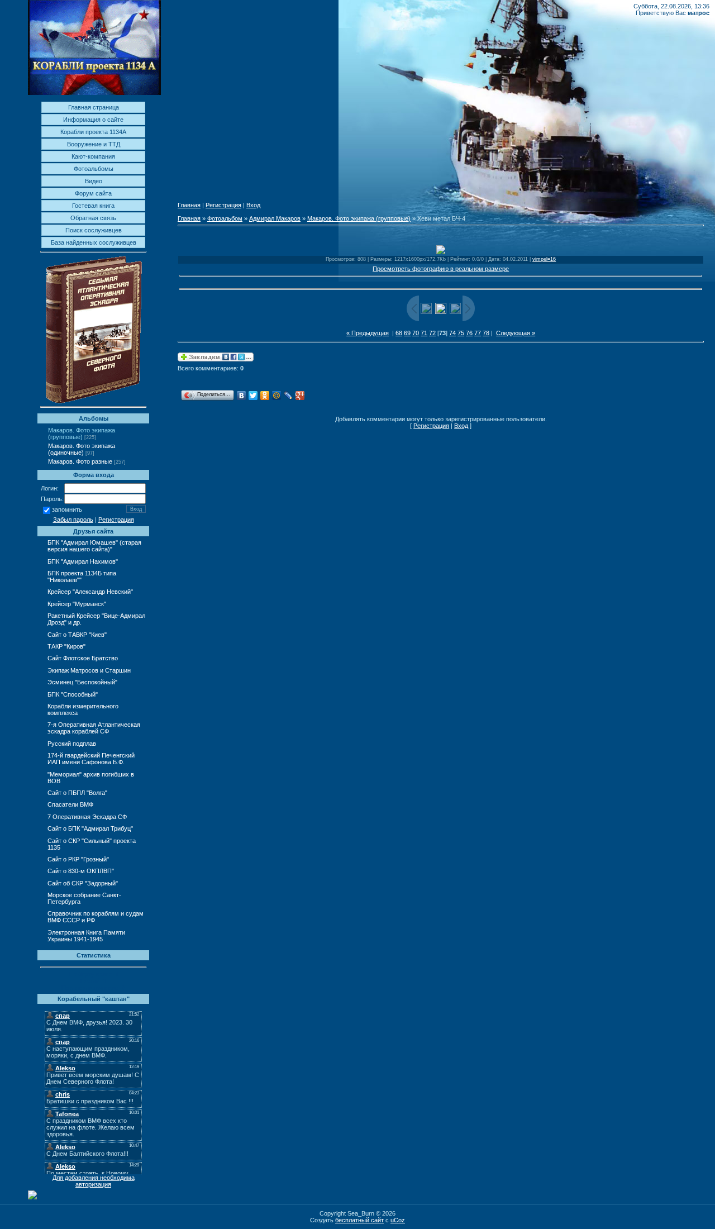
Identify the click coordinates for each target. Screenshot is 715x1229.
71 (424, 333)
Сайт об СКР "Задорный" (82, 883)
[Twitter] (253, 395)
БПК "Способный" (72, 694)
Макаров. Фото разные (80, 461)
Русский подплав (71, 743)
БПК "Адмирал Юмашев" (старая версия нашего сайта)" (94, 545)
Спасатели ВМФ (70, 804)
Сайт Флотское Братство (82, 658)
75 (460, 333)
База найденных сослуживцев (93, 242)
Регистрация (116, 519)
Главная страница (93, 107)
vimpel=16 (544, 259)
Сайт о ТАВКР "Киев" (77, 634)
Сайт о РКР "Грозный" (78, 859)
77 (477, 333)
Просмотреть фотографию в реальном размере (441, 268)
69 (407, 333)
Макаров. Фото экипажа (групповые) (81, 433)
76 (469, 333)
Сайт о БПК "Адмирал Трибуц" (90, 828)
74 (452, 333)
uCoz (397, 1220)
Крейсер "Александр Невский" (90, 591)
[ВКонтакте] (241, 395)
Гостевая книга (93, 205)
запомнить (67, 510)
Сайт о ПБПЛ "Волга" (77, 792)
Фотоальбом (224, 218)
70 (415, 333)
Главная (189, 205)
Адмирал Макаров (275, 218)
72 (432, 333)
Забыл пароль (73, 519)
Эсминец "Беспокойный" (82, 682)
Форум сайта (93, 193)
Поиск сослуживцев (93, 230)
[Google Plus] (300, 395)
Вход (253, 205)
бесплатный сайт (359, 1220)
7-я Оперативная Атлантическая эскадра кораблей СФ (93, 728)
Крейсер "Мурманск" (76, 604)
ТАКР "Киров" (66, 646)
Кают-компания (93, 156)
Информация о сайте (93, 119)
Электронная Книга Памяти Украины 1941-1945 (86, 935)
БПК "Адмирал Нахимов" (82, 561)
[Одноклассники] (265, 395)
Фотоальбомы (93, 168)
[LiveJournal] (288, 395)
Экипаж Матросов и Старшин (89, 670)
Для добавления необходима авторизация (94, 1181)
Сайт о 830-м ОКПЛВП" (80, 871)
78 (486, 333)
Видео (93, 181)
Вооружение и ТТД (93, 144)
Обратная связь (93, 218)
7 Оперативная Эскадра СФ (87, 816)
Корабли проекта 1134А (93, 131)
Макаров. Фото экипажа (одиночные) (81, 449)
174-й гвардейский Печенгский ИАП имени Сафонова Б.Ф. (91, 758)
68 (398, 333)
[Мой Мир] (277, 395)
